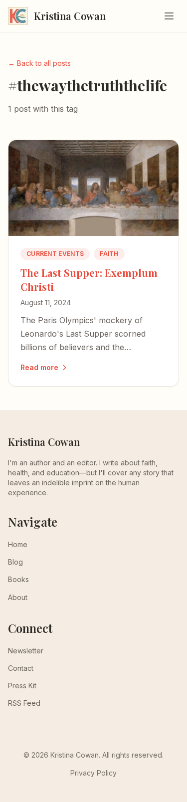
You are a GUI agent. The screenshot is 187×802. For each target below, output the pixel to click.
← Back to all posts (39, 63)
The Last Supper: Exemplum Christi (89, 279)
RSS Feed (24, 703)
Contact (20, 668)
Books (18, 579)
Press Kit (22, 685)
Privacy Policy (93, 773)
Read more (39, 367)
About (17, 597)
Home (17, 544)
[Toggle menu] (169, 16)
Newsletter (25, 650)
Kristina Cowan (44, 441)
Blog (15, 562)
